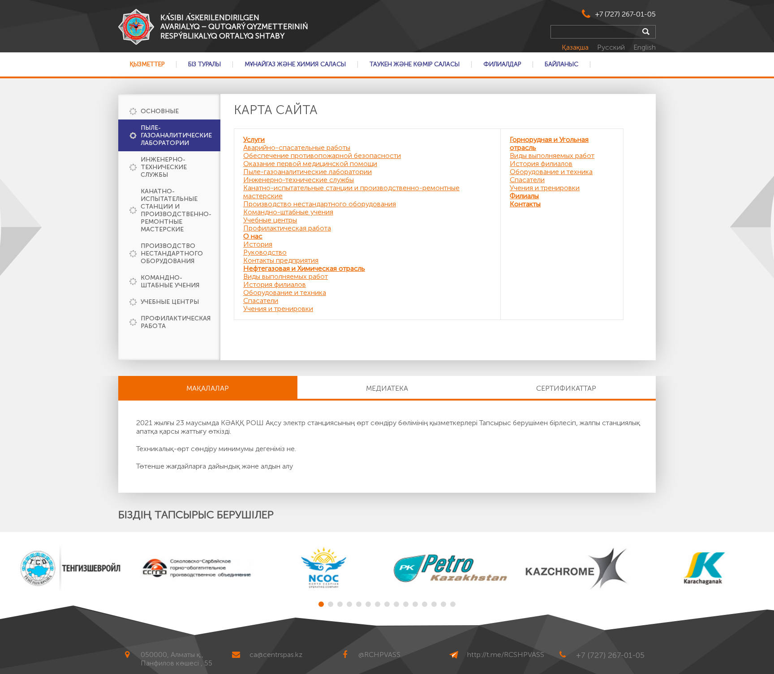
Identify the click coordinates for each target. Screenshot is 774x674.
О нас (252, 236)
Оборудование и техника (284, 292)
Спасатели (260, 300)
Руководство (265, 252)
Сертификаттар (566, 388)
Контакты (525, 204)
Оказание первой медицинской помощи (310, 163)
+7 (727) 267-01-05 (625, 14)
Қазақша (576, 47)
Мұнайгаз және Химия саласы (295, 64)
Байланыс (561, 64)
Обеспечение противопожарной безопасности (322, 155)
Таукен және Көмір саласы (415, 64)
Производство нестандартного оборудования (172, 253)
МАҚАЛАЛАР (207, 388)
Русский (612, 47)
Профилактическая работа (176, 322)
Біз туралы (204, 64)
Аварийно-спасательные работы (296, 147)
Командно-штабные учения (170, 281)
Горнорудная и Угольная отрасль (549, 143)
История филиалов (274, 284)
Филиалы (524, 196)
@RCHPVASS (379, 654)
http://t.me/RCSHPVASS (505, 654)
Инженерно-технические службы (164, 167)
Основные (160, 111)
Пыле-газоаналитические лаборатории (176, 135)
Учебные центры (170, 302)
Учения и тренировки (278, 308)
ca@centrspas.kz (275, 654)
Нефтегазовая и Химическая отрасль (304, 268)
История (257, 244)
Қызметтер (147, 64)
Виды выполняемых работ (285, 276)
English (644, 47)
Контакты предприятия (280, 260)
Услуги (254, 139)
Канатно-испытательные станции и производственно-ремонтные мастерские (176, 210)
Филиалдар (502, 64)
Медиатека (387, 388)
